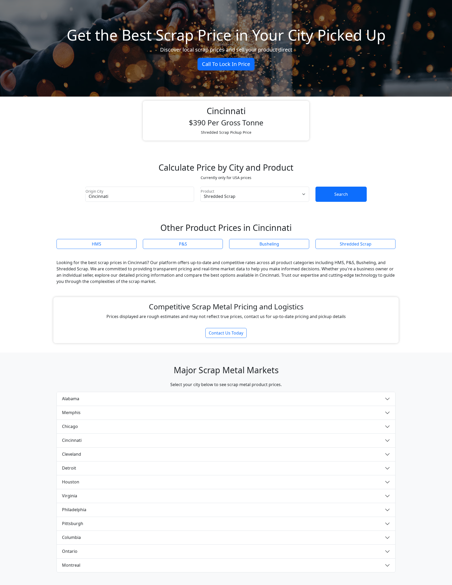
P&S (183, 244)
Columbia (71, 537)
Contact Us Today (226, 333)
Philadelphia (74, 509)
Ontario (69, 551)
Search (341, 194)
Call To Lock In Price (226, 64)
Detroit (69, 468)
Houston (70, 482)
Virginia (69, 496)
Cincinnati (72, 440)
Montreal (71, 565)
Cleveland (71, 454)
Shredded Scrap (355, 244)
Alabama (70, 399)
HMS (96, 244)
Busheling (269, 244)
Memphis (71, 412)
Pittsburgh (72, 523)
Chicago (70, 426)
